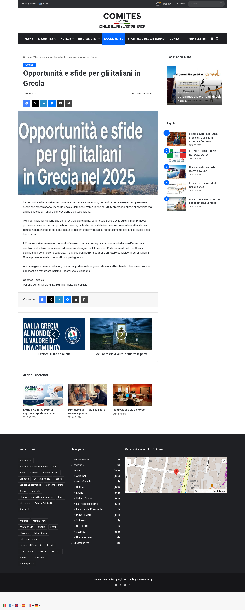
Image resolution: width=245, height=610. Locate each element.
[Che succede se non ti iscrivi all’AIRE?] (176, 172)
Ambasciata (26, 460)
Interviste (24, 533)
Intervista (35, 491)
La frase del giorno (29, 539)
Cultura (41, 527)
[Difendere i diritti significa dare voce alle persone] (87, 395)
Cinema (34, 472)
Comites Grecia (51, 472)
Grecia (23, 491)
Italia (60, 497)
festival (58, 479)
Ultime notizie (39, 557)
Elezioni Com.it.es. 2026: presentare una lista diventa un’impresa (203, 137)
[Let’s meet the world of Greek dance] (176, 188)
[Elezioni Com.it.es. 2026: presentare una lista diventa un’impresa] (176, 139)
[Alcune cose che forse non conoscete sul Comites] (176, 204)
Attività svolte (39, 521)
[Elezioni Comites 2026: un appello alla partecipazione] (43, 395)
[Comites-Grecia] (122, 20)
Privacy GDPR (29, 3)
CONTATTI (176, 38)
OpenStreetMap (205, 491)
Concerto (24, 479)
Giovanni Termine (54, 485)
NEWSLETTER (197, 38)
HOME (29, 38)
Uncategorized (27, 563)
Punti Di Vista (26, 551)
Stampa (23, 557)
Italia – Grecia (84, 498)
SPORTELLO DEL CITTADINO (146, 38)
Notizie (37, 57)
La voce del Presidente (31, 545)
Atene (22, 472)
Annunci (47, 57)
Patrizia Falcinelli (43, 503)
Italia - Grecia (40, 533)
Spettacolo (25, 509)
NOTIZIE (65, 38)
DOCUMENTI (112, 38)
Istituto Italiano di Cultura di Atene (36, 497)
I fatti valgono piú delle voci (129, 409)
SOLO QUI (56, 551)
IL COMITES (45, 38)
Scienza (42, 551)
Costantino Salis (42, 479)
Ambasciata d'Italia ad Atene (34, 466)
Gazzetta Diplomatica (30, 485)
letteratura (25, 503)
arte (55, 466)
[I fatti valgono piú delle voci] (132, 395)
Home (28, 57)
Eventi (53, 527)
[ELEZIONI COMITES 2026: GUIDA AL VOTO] (176, 156)
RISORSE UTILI (87, 38)
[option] (194, 85)
